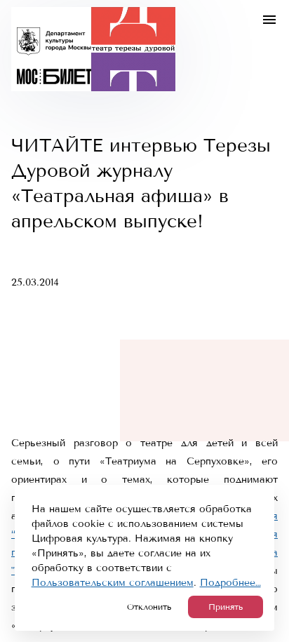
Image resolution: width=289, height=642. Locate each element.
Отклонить (149, 607)
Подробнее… (230, 583)
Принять (225, 607)
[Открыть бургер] (269, 19)
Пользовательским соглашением (113, 583)
